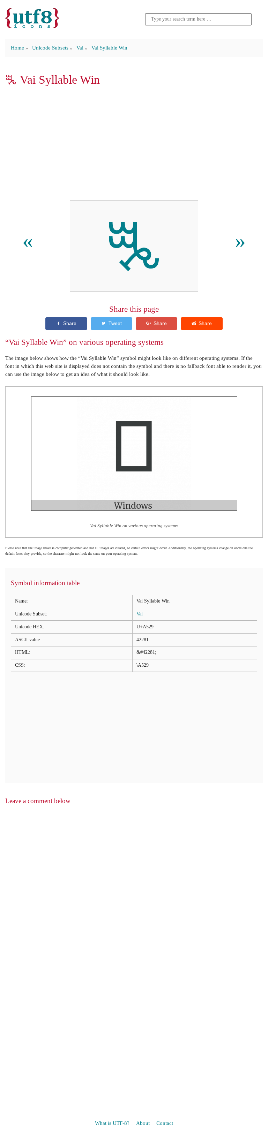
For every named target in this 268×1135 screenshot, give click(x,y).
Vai (79, 48)
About (143, 1123)
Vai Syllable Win (109, 48)
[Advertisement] (133, 143)
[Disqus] (133, 900)
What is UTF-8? (112, 1123)
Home (17, 48)
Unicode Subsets (50, 48)
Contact (164, 1123)
